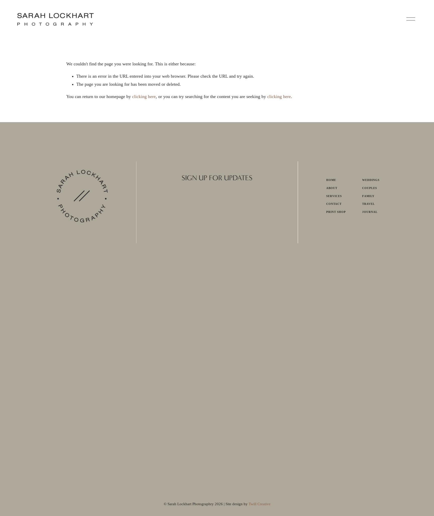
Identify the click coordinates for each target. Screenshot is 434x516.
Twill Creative (259, 504)
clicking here (144, 96)
